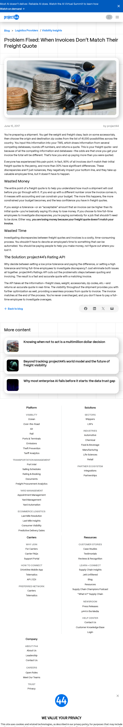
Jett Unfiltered (90, 574)
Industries (90, 430)
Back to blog (15, 308)
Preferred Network (32, 586)
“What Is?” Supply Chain (90, 594)
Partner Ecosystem (90, 466)
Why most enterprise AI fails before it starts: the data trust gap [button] (70, 381)
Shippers (90, 419)
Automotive (90, 435)
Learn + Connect (90, 565)
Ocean (31, 419)
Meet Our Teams (31, 677)
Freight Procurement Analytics (31, 483)
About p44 (31, 646)
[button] (119, 6)
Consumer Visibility (31, 525)
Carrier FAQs (31, 553)
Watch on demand (11, 8)
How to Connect (31, 565)
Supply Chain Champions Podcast (90, 589)
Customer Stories (90, 544)
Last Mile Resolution (31, 515)
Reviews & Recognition (90, 558)
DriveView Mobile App (31, 569)
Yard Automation (31, 504)
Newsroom (90, 601)
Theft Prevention (31, 448)
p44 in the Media (90, 611)
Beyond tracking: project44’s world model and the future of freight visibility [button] (67, 363)
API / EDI (31, 579)
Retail (90, 459)
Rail (31, 433)
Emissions (31, 443)
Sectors (90, 414)
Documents (32, 479)
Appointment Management (31, 495)
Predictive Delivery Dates (31, 530)
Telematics (31, 574)
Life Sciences (90, 454)
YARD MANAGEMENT (31, 490)
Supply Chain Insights (90, 569)
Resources (90, 584)
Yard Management (31, 499)
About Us (31, 650)
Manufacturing (90, 449)
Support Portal (31, 558)
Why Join (31, 544)
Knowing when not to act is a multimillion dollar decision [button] (65, 342)
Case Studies (90, 548)
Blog (7, 30)
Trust (31, 684)
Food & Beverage (90, 444)
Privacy (32, 688)
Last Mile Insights (32, 520)
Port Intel (31, 464)
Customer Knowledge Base (90, 627)
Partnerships (90, 475)
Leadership (31, 655)
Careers (31, 667)
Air (31, 428)
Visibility (31, 414)
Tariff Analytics (31, 453)
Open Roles (32, 672)
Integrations (90, 470)
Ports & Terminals (31, 438)
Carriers (31, 590)
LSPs (90, 424)
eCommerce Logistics (31, 511)
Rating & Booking (32, 474)
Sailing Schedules (31, 469)
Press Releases (90, 606)
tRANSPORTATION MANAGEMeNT (31, 459)
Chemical (90, 440)
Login (90, 632)
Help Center (90, 618)
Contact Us (90, 622)
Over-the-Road (31, 424)
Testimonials (90, 553)
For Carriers (31, 548)
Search (109, 17)
